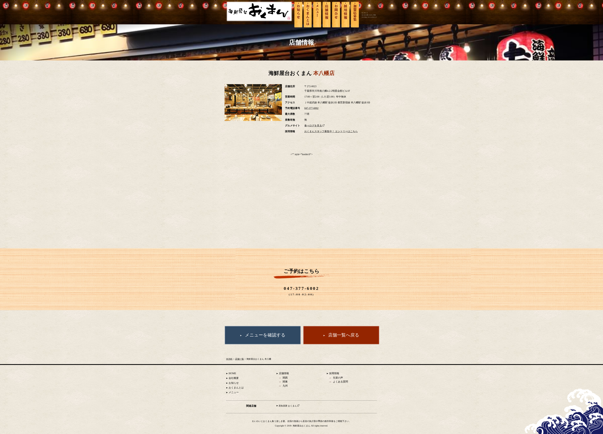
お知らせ (234, 383)
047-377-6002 (311, 108)
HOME (229, 359)
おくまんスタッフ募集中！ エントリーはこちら (331, 131)
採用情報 (334, 373)
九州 (285, 385)
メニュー (234, 392)
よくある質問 (340, 381)
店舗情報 (284, 373)
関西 (285, 377)
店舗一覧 (239, 359)
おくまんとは (236, 387)
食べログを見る (313, 125)
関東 (285, 381)
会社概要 (234, 378)
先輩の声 (338, 377)
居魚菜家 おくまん (288, 406)
